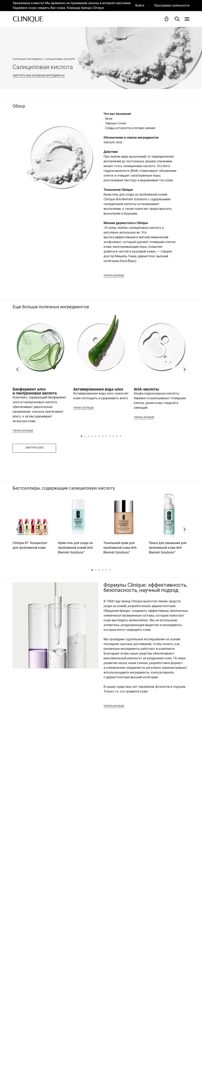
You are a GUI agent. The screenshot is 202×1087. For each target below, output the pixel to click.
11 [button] (117, 437)
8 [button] (107, 437)
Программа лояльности (171, 5)
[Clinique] (28, 19)
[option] (74, 5)
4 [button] (92, 437)
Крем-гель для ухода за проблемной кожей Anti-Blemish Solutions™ (75, 547)
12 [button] (121, 437)
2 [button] (85, 437)
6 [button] (99, 437)
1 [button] (82, 437)
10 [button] (114, 437)
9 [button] (110, 437)
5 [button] (96, 437)
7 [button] (103, 437)
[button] (167, 18)
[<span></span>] (187, 19)
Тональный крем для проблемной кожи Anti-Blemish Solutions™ (120, 547)
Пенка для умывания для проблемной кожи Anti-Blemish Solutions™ (167, 547)
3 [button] (89, 437)
